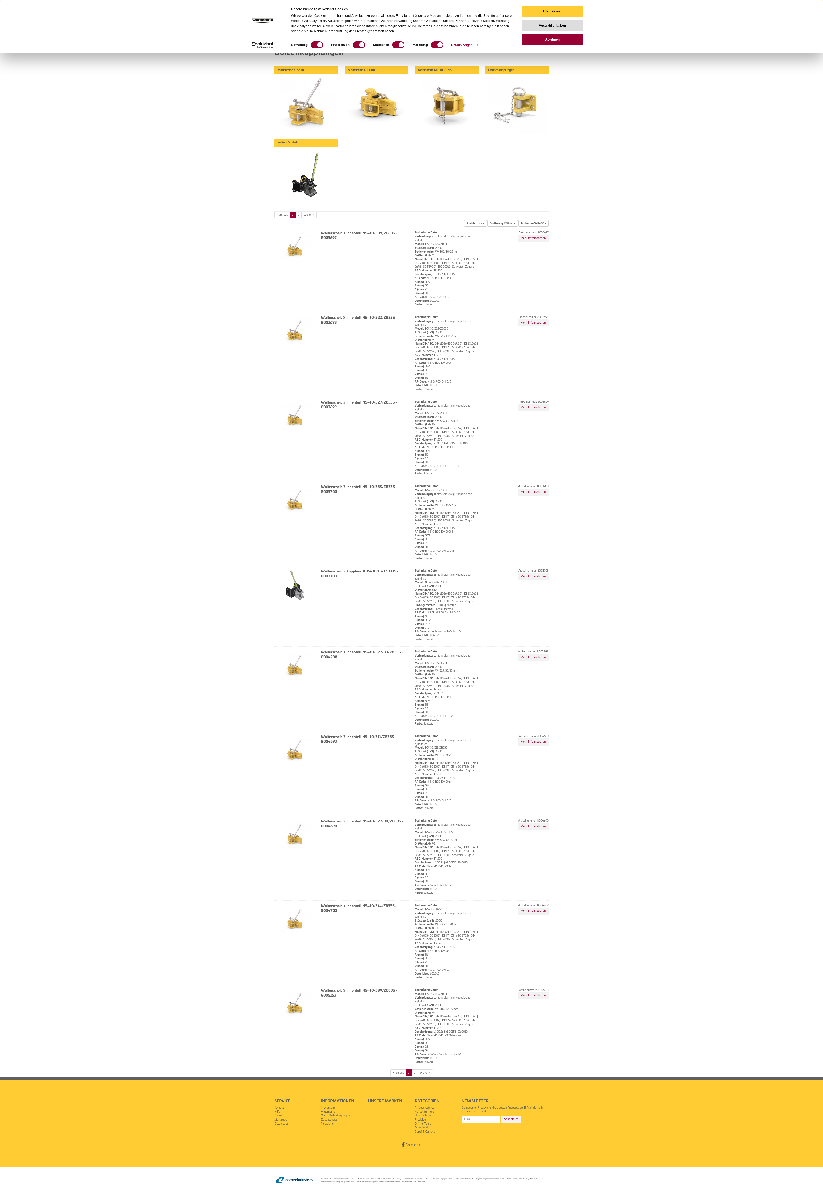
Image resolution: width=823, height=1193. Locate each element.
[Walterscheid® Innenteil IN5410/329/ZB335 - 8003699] (294, 416)
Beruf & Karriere (425, 1131)
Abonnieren (511, 1119)
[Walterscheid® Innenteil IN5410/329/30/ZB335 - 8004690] (294, 835)
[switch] (359, 44)
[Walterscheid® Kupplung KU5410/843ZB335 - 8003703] (294, 585)
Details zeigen (461, 45)
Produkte (420, 1119)
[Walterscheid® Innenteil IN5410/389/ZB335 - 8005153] (294, 1004)
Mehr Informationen (533, 238)
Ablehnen (552, 39)
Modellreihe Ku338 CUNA (435, 70)
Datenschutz (329, 1119)
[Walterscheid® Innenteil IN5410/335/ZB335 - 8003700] (294, 501)
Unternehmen (424, 1115)
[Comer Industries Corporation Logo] (294, 1180)
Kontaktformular (425, 1111)
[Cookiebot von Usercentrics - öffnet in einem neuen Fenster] (262, 45)
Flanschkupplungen (501, 70)
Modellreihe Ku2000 (361, 70)
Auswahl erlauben (552, 25)
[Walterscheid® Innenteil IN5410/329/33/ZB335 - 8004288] (294, 666)
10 (533, 223)
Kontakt (279, 1107)
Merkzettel (281, 1119)
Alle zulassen (552, 11)
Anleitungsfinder (425, 1107)
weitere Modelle (288, 142)
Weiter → (309, 215)
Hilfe (277, 1111)
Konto (278, 1115)
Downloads (281, 1123)
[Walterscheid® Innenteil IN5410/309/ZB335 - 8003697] (294, 247)
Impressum (328, 1107)
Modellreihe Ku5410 (291, 70)
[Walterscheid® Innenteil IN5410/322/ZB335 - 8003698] (294, 331)
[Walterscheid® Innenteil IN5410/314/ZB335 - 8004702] (294, 920)
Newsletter (328, 1123)
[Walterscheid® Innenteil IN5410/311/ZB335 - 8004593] (294, 751)
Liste (475, 223)
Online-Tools (423, 1123)
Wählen (502, 223)
